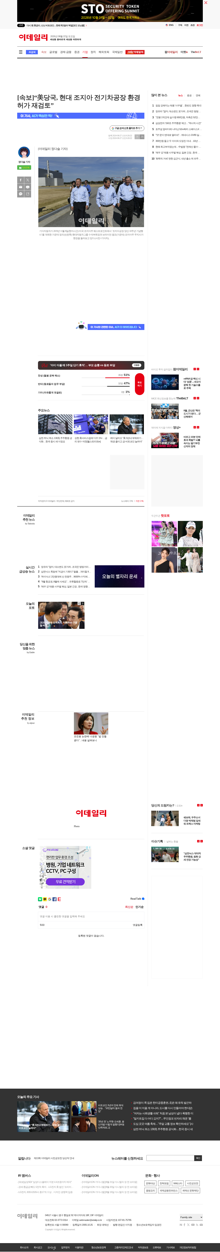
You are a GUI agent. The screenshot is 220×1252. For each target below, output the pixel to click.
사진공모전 (192, 1183)
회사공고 (38, 1247)
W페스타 (177, 1183)
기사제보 (170, 1247)
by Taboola (30, 523)
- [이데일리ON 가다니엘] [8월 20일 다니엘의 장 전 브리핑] (109, 1187)
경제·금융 (65, 52)
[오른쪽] (82, 603)
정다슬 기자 (24, 161)
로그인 (200, 25)
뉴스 (180, 95)
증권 (76, 52)
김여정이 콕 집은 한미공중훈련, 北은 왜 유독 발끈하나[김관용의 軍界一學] (173, 1102)
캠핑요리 (150, 1190)
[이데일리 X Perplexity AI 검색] (80, 116)
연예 (198, 95)
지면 (186, 25)
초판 (192, 25)
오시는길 (51, 1247)
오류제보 (157, 1247)
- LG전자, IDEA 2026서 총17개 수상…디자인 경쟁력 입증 (45, 1192)
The (196, 52)
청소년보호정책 (98, 1247)
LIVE (21, 25)
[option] (82, 25)
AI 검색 (32, 52)
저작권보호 (143, 1247)
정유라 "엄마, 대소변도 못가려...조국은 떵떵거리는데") (66, 566)
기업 (84, 52)
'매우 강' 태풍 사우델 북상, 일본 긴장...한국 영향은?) (65, 586)
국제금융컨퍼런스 (169, 1190)
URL (27, 194)
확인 (198, 1158)
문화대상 (150, 1183)
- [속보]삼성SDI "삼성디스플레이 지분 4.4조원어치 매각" (44, 1182)
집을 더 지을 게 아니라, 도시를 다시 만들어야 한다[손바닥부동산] (168, 1108)
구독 (180, 25)
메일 (20, 187)
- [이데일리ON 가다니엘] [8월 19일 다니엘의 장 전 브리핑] (109, 1192)
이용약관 (79, 1247)
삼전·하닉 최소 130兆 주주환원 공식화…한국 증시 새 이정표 (166, 1129)
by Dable (31, 652)
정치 (93, 52)
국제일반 (117, 52)
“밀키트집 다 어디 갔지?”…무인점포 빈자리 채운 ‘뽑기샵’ (164, 1118)
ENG (171, 25)
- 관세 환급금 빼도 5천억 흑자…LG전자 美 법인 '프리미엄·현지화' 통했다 (46, 1187)
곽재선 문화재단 (190, 1190)
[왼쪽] (79, 603)
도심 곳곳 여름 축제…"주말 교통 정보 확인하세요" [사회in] (164, 1123)
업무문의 (65, 1247)
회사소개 (24, 1247)
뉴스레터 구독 (127, 501)
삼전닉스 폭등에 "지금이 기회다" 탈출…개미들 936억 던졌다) (69, 571)
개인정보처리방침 (187, 1247)
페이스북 (20, 180)
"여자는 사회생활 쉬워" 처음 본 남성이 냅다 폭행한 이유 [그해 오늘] (169, 1113)
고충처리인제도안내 (123, 1247)
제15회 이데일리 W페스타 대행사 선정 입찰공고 (57, 1158)
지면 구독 (140, 501)
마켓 (184, 52)
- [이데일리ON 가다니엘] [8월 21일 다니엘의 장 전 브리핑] (109, 1182)
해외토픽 (104, 52)
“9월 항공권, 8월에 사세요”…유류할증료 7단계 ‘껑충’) (65, 581)
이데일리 (50, 37)
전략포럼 (164, 1183)
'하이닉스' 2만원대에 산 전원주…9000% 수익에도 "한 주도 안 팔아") (72, 576)
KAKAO (20, 194)
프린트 (27, 187)
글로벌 (53, 52)
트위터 (27, 180)
